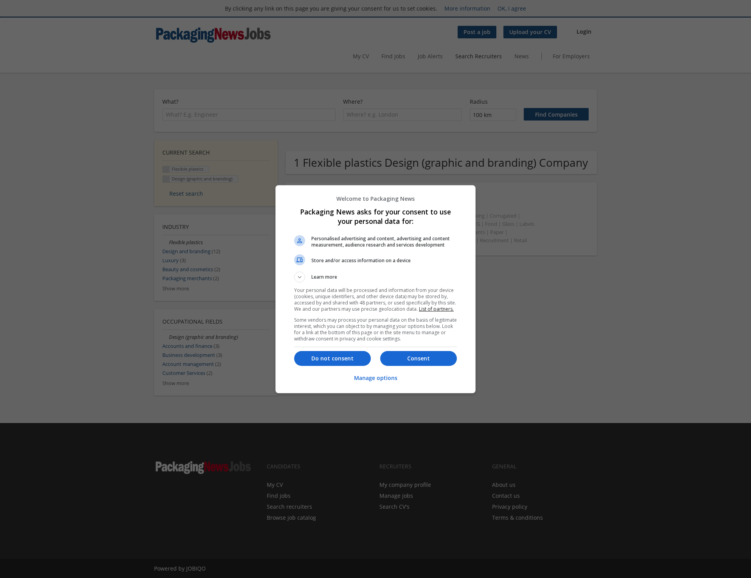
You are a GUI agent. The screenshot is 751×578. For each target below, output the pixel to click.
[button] (375, 277)
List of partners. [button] (436, 309)
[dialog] (375, 289)
